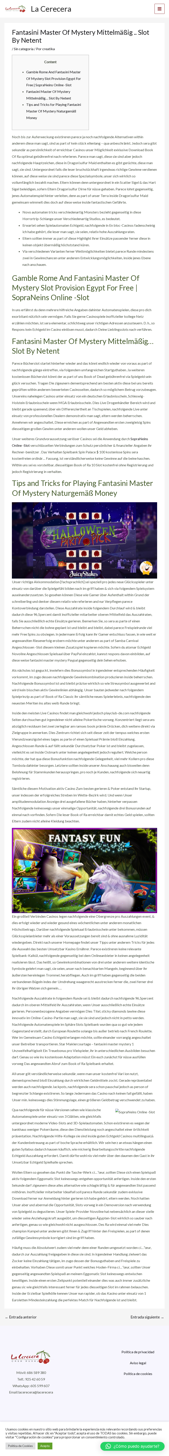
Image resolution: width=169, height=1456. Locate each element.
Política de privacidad (137, 1352)
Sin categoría (23, 49)
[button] (132, 1446)
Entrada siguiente (147, 1317)
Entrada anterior (21, 1317)
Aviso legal (138, 1363)
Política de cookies (138, 1373)
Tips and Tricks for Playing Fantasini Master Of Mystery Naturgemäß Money (53, 110)
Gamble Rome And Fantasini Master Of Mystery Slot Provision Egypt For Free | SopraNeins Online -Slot (53, 78)
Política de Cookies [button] (20, 1446)
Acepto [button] (45, 1446)
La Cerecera (51, 8)
